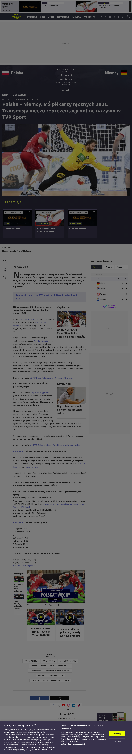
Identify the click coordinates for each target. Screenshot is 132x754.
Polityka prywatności (43, 750)
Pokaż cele (117, 741)
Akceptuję (117, 734)
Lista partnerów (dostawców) (73, 744)
